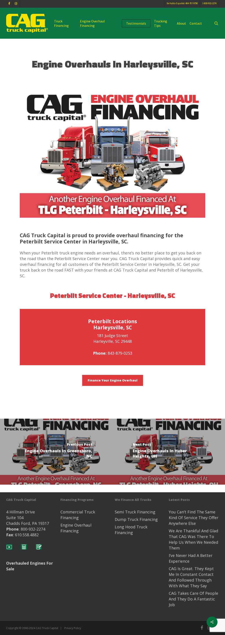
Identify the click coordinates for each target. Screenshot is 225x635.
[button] (112, 380)
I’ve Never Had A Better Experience (190, 558)
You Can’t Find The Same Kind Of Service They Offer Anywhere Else (193, 517)
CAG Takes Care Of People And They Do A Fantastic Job (193, 599)
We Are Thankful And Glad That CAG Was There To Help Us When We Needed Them (193, 539)
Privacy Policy (72, 628)
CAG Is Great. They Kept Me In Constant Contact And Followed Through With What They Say (191, 577)
